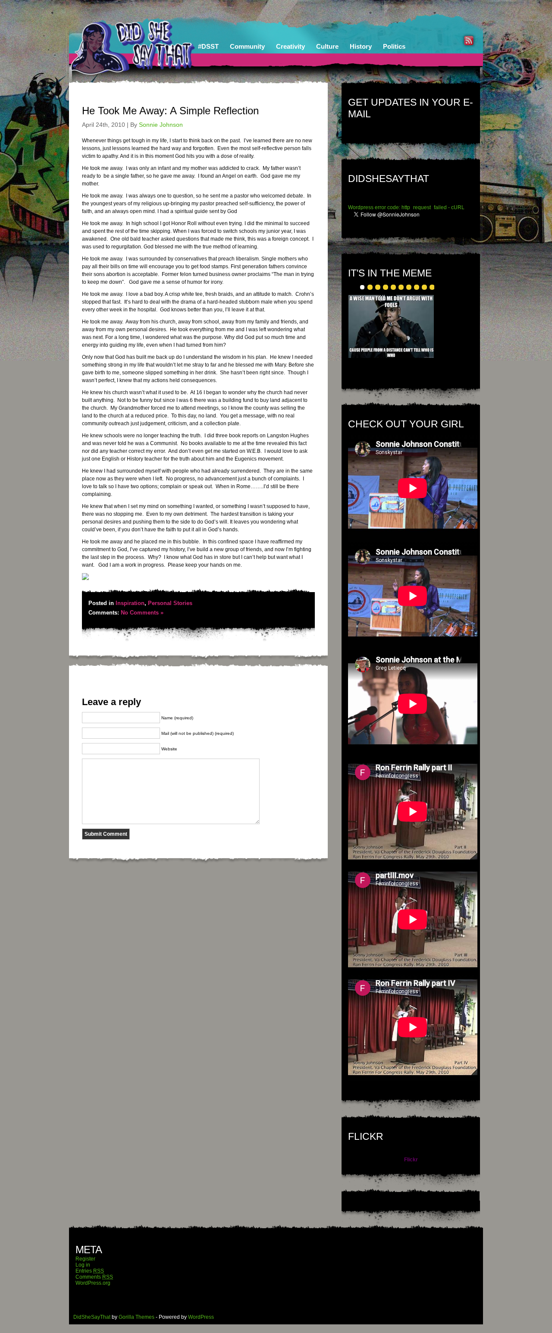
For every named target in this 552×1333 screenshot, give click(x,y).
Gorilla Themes (136, 1317)
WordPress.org (92, 1283)
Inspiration (130, 603)
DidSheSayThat (91, 1317)
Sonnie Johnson (161, 124)
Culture (327, 46)
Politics (394, 46)
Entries (89, 1271)
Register (85, 1259)
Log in (82, 1265)
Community (247, 46)
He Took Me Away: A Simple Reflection (170, 110)
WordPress (201, 1317)
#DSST (208, 46)
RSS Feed (469, 40)
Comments (94, 1277)
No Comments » (142, 612)
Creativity (290, 46)
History (361, 46)
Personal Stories (170, 603)
